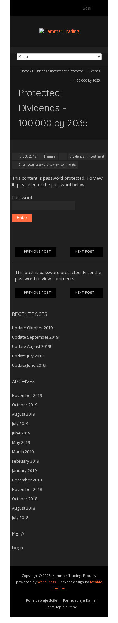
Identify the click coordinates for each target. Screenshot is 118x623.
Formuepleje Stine (61, 607)
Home (24, 71)
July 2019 (20, 423)
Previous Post (37, 252)
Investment (58, 71)
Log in (17, 547)
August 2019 (23, 414)
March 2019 (23, 451)
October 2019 (24, 405)
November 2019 (27, 395)
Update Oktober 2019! (32, 327)
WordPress (46, 581)
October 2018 (24, 498)
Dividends (39, 71)
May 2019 (21, 442)
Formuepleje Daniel (80, 600)
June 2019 (21, 433)
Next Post (84, 252)
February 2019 (25, 461)
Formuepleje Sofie (41, 600)
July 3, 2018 (27, 156)
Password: (22, 197)
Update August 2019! (31, 346)
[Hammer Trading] (59, 31)
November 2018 (27, 489)
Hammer (50, 156)
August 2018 (23, 508)
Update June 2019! (29, 365)
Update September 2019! (35, 337)
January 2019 (24, 470)
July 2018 (20, 517)
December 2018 (27, 480)
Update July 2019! (28, 356)
